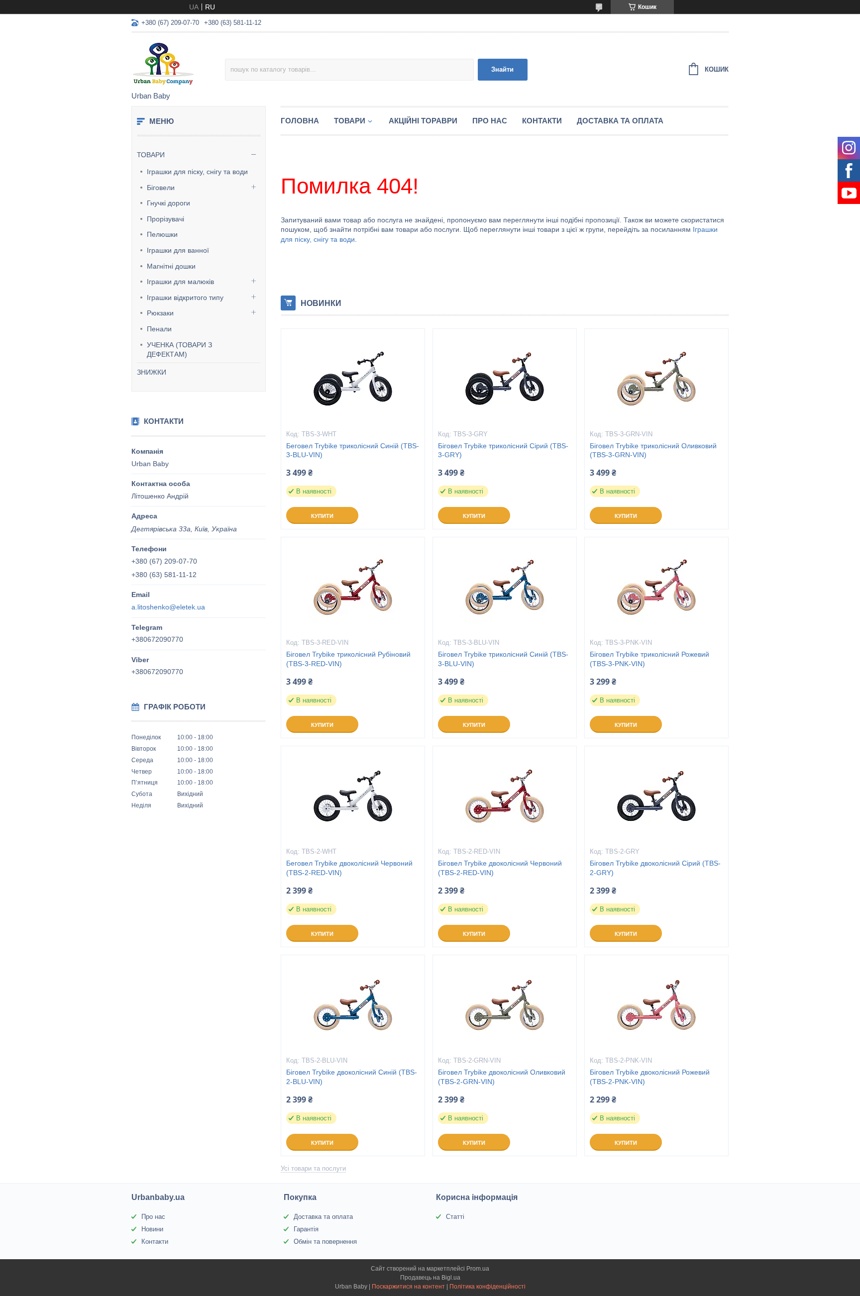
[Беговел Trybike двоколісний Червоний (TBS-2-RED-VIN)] (353, 796)
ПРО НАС (489, 120)
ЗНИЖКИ (151, 372)
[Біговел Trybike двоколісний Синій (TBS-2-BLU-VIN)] (353, 1005)
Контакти (154, 1241)
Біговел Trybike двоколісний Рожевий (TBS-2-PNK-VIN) (650, 1077)
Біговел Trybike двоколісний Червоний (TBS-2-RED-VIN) (500, 868)
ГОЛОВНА (300, 120)
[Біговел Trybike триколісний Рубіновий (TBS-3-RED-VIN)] (353, 587)
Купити (322, 516)
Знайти (502, 69)
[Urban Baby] (178, 63)
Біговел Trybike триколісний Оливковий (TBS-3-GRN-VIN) (653, 450)
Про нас (153, 1216)
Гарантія (306, 1229)
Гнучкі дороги (168, 203)
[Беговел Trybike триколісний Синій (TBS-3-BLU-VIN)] (353, 378)
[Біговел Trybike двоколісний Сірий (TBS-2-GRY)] (656, 796)
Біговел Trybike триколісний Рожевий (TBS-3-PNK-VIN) (649, 659)
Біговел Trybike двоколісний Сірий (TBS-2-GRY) (655, 868)
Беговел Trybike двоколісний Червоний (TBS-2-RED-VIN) (349, 868)
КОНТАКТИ (542, 120)
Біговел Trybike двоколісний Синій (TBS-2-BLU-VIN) (351, 1077)
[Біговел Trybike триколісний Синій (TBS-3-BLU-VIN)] (504, 587)
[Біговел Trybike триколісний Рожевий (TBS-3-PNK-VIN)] (656, 587)
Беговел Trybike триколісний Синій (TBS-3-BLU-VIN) (352, 450)
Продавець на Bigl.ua (430, 1277)
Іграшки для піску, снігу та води (197, 172)
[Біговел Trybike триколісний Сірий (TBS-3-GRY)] (504, 378)
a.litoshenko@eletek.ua (168, 607)
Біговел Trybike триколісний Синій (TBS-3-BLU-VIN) (503, 659)
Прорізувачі (165, 219)
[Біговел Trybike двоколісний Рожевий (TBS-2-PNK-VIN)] (656, 1005)
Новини (152, 1229)
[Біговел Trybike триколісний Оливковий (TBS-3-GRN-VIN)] (656, 378)
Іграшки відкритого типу (185, 297)
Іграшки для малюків (180, 282)
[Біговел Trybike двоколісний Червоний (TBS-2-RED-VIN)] (504, 796)
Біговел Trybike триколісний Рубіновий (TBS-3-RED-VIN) (348, 659)
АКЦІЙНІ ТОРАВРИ (423, 120)
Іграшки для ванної (178, 250)
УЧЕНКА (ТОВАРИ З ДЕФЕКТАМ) (179, 350)
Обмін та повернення (325, 1241)
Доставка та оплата (323, 1216)
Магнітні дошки (171, 266)
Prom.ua (477, 1268)
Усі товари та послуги (313, 1168)
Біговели (161, 188)
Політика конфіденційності (487, 1286)
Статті (455, 1216)
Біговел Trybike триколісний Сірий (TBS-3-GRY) (503, 450)
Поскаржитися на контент (408, 1286)
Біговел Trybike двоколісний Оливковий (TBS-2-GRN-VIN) (501, 1077)
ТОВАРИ (151, 155)
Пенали (159, 329)
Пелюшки (162, 234)
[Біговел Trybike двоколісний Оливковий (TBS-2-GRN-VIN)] (504, 1005)
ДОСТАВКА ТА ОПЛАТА (620, 120)
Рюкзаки (160, 313)
